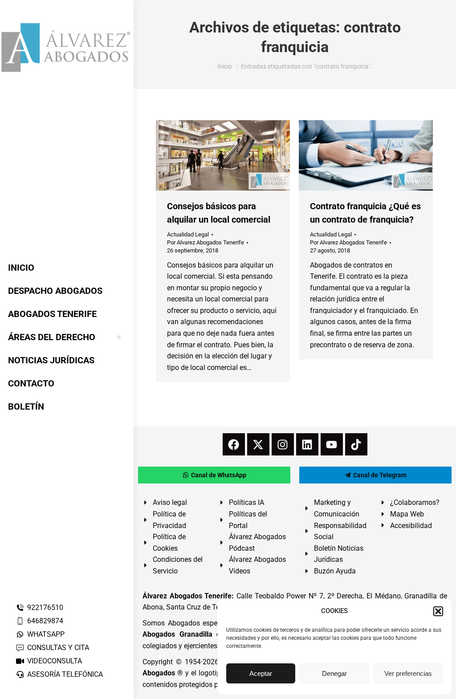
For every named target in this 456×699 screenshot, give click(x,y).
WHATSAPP (46, 634)
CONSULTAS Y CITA (58, 647)
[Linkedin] (307, 444)
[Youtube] (332, 444)
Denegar (334, 673)
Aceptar (260, 673)
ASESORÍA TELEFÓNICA (65, 674)
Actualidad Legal (188, 234)
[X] (258, 444)
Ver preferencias (408, 673)
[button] (438, 611)
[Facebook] (234, 444)
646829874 (45, 621)
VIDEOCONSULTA (54, 661)
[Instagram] (283, 444)
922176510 (45, 607)
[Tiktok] (356, 444)
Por (205, 242)
